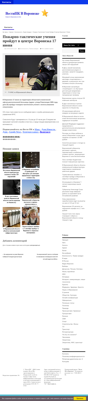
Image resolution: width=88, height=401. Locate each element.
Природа (65, 308)
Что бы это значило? (69, 334)
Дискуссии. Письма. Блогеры (72, 269)
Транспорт (66, 329)
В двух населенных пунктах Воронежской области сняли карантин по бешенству (72, 106)
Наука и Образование (70, 290)
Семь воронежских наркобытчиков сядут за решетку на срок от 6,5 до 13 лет (73, 201)
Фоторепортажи (67, 332)
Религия (65, 316)
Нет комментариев (47, 48)
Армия (64, 248)
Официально (66, 300)
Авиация (65, 240)
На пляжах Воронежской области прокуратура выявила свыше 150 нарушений (72, 62)
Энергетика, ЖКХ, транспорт (72, 342)
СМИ (64, 319)
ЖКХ (63, 274)
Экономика (66, 337)
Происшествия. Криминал (71, 311)
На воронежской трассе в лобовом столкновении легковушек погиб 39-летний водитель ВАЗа (47, 257)
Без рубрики (66, 253)
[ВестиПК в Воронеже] (28, 21)
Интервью (65, 277)
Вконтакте (45, 132)
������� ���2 (11, 137)
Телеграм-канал (31, 132)
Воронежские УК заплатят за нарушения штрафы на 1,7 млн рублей (73, 208)
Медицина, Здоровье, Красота (73, 287)
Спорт (64, 321)
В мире (64, 258)
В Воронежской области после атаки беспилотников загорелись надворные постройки (73, 118)
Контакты (6, 2)
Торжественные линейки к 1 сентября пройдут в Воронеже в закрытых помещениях (73, 177)
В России (65, 261)
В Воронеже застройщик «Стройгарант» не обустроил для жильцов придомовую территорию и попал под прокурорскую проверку (72, 91)
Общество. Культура (69, 295)
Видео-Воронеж (67, 264)
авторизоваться (35, 245)
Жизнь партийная (68, 271)
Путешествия (66, 313)
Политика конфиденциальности (73, 356)
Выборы (65, 266)
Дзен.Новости (49, 129)
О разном (65, 292)
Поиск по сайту (69, 45)
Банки (64, 250)
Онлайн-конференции (70, 298)
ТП (63, 327)
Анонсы (65, 245)
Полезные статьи (68, 303)
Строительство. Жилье (70, 324)
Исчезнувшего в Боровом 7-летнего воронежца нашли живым (72, 184)
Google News (15, 132)
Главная (11, 32)
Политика (65, 305)
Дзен (5, 132)
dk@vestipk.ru (52, 384)
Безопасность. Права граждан (23, 32)
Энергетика (66, 340)
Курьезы (65, 284)
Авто (63, 242)
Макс (37, 129)
